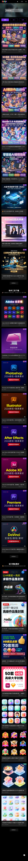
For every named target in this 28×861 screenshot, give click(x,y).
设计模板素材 (6, 598)
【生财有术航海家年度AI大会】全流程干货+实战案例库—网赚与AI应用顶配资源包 (14, 275)
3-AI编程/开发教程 (6, 180)
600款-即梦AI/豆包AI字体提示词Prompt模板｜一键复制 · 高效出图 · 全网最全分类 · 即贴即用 (14, 49)
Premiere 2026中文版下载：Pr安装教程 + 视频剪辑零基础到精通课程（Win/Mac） (14, 517)
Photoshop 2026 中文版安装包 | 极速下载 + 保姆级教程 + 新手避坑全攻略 (14, 387)
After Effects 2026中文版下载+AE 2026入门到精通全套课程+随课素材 (14, 452)
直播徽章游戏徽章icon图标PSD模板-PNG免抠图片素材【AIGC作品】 (14, 758)
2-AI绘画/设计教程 (6, 245)
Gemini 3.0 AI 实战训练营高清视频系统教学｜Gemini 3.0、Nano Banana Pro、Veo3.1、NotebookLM (14, 146)
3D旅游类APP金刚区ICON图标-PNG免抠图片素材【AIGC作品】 (14, 822)
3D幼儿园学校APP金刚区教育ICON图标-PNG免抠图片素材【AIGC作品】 (14, 725)
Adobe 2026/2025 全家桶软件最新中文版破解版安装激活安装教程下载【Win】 (14, 323)
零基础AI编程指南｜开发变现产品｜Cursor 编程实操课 (14, 179)
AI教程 (4, 389)
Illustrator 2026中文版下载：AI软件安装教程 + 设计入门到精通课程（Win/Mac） (14, 420)
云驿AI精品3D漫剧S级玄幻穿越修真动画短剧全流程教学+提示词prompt (14, 82)
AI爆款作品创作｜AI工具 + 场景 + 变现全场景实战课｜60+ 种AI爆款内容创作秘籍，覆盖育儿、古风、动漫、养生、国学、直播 (14, 114)
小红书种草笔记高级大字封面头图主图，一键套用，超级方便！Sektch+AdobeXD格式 (14, 693)
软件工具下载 (6, 324)
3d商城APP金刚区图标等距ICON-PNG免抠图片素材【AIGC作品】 (14, 790)
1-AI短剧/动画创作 (6, 83)
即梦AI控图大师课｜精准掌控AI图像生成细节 (12, 243)
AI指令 (4, 51)
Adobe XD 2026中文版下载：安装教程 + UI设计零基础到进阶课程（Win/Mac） (14, 484)
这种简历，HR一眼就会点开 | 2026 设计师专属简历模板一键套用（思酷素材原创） (14, 661)
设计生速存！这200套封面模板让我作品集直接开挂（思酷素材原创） (14, 596)
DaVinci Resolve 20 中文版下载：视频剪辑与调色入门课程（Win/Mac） (14, 549)
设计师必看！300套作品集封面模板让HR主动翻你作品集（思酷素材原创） (14, 628)
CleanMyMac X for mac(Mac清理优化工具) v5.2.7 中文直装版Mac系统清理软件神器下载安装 (14, 355)
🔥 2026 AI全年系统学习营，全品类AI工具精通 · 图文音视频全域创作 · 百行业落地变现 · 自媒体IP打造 (14, 211)
